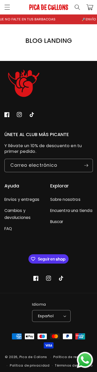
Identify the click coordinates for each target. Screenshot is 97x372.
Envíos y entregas (22, 199)
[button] (77, 7)
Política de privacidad (30, 365)
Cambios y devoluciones (17, 214)
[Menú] (7, 7)
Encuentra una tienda (71, 210)
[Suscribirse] (86, 165)
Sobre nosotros (65, 199)
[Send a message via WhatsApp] (85, 360)
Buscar (56, 221)
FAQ (8, 228)
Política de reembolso (72, 357)
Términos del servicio (73, 365)
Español (46, 316)
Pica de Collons (33, 357)
